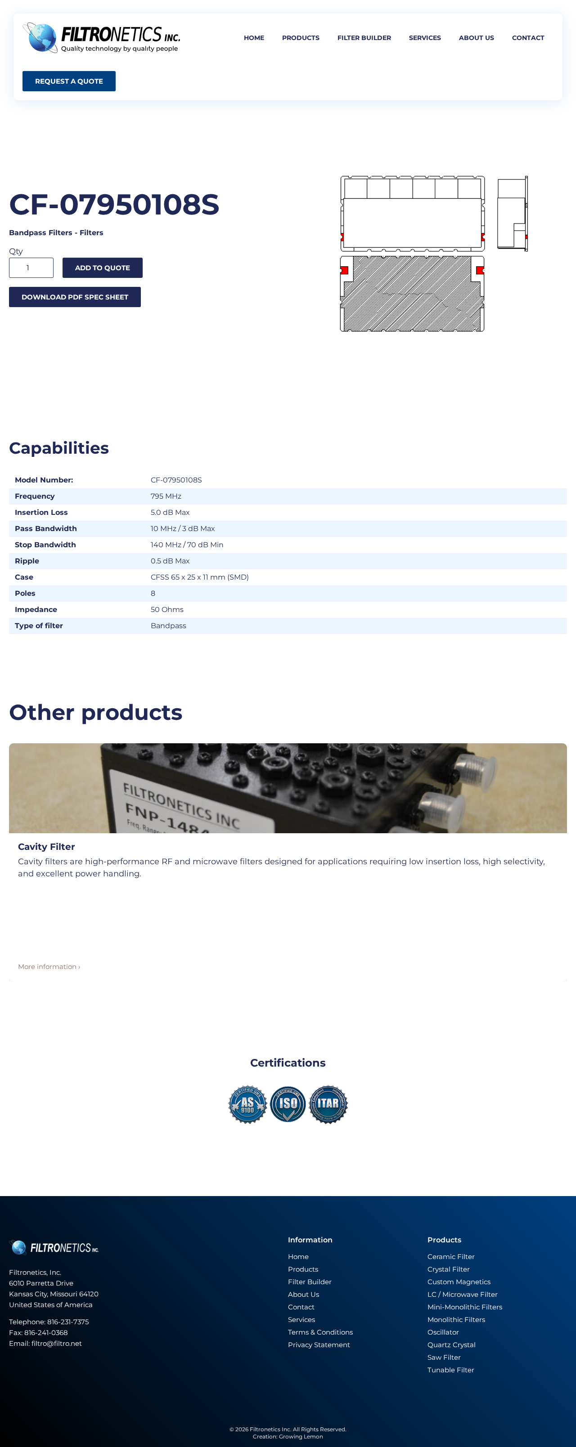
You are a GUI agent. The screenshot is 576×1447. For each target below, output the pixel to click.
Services (425, 38)
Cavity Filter (46, 846)
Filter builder (364, 38)
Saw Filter (444, 1357)
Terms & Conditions (320, 1332)
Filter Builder (310, 1281)
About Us (303, 1294)
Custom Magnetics (459, 1281)
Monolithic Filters (456, 1319)
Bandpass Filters (40, 232)
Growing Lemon (301, 1436)
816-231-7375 (68, 1321)
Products (301, 38)
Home (254, 38)
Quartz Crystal (452, 1344)
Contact (528, 38)
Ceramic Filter (451, 1256)
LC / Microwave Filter (463, 1294)
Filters (92, 232)
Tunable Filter (451, 1370)
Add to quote (102, 267)
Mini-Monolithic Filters (465, 1307)
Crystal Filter (449, 1269)
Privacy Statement (319, 1344)
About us (476, 38)
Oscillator (443, 1332)
